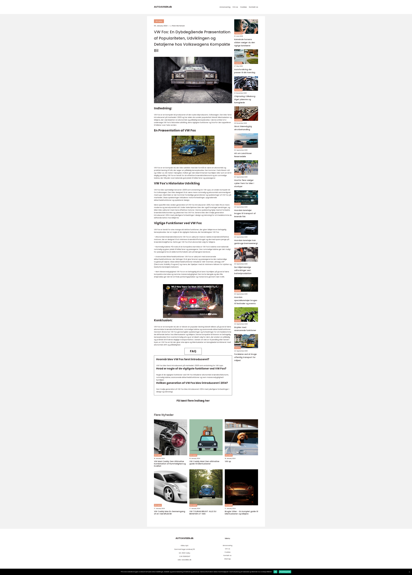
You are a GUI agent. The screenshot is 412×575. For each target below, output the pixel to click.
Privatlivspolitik (285, 572)
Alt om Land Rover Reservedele (243, 155)
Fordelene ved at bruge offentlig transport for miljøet (245, 357)
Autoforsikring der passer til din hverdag (244, 71)
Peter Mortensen (178, 26)
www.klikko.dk (186, 560)
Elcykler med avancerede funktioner (245, 329)
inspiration (238, 33)
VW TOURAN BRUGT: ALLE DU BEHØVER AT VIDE (202, 512)
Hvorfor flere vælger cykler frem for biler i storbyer (244, 183)
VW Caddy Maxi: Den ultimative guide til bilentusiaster (204, 462)
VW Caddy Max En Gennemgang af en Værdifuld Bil (169, 512)
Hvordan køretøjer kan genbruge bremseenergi (246, 242)
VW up (228, 461)
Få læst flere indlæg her (193, 401)
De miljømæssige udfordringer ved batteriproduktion (242, 270)
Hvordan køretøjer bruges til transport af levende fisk (245, 213)
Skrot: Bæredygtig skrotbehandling (243, 128)
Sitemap (227, 559)
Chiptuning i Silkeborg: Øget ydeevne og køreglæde (245, 99)
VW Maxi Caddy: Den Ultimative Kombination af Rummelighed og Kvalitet (170, 463)
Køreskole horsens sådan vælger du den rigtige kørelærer (244, 42)
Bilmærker (159, 21)
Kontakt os (253, 7)
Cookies (243, 7)
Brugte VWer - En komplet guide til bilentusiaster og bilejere (241, 512)
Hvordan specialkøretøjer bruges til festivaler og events (245, 300)
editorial (237, 174)
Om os (235, 7)
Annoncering (225, 7)
